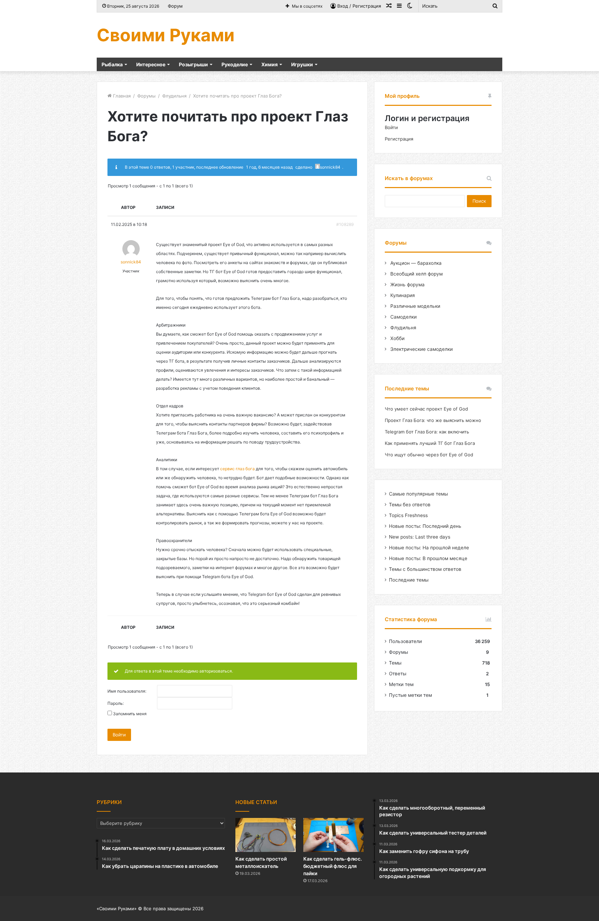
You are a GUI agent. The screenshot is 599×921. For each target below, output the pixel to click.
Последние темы (408, 580)
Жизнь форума (407, 284)
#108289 (345, 224)
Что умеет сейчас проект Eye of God (426, 409)
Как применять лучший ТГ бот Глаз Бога (430, 443)
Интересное (150, 64)
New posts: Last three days (419, 537)
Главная (121, 96)
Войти (119, 734)
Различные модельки (414, 306)
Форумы (146, 96)
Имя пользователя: (126, 691)
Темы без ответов (410, 504)
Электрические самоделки (421, 349)
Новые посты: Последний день (425, 526)
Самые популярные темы (418, 494)
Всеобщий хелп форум (416, 274)
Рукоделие (235, 64)
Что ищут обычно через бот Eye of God (429, 454)
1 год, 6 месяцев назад (269, 167)
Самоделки (403, 317)
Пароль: (115, 703)
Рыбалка (112, 64)
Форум (175, 6)
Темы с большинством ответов (425, 569)
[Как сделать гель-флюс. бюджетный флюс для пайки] (333, 835)
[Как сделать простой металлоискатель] (265, 835)
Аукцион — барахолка (415, 263)
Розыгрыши (193, 64)
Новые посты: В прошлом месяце (428, 558)
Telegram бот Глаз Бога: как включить (427, 431)
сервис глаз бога (237, 468)
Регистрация (399, 139)
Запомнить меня (130, 714)
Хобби (397, 338)
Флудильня (174, 96)
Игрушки (302, 64)
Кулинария (402, 295)
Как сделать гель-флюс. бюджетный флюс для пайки (332, 866)
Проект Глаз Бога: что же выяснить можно (433, 420)
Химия (269, 64)
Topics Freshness (408, 515)
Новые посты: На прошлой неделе (429, 547)
